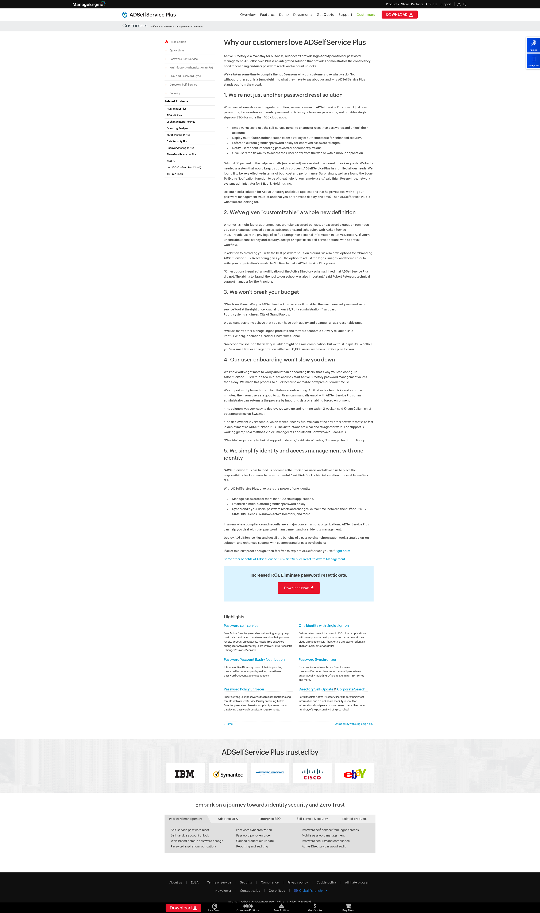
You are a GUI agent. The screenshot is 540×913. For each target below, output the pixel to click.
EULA (195, 882)
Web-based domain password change (197, 841)
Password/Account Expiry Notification (254, 660)
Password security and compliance (326, 841)
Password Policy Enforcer (244, 689)
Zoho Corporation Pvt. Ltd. (261, 902)
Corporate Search (351, 689)
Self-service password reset (190, 830)
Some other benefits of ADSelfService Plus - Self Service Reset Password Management (284, 559)
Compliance (270, 882)
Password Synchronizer (317, 660)
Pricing (533, 50)
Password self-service (241, 626)
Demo (284, 15)
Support (345, 15)
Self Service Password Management (169, 26)
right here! (342, 551)
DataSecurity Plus (177, 141)
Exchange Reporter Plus (181, 121)
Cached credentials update (255, 841)
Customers (365, 15)
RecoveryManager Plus (180, 147)
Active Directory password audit (324, 846)
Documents (303, 15)
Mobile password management (323, 835)
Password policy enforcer (253, 835)
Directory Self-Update (316, 689)
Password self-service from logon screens (330, 830)
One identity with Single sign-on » (354, 723)
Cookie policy (327, 882)
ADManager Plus (176, 108)
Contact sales (250, 890)
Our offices (277, 890)
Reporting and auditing (252, 846)
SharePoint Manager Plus (181, 154)
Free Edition (178, 41)
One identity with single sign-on (324, 626)
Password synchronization (254, 830)
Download (397, 14)
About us (175, 882)
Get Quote (533, 65)
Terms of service (219, 882)
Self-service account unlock (190, 835)
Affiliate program (358, 882)
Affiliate (431, 4)
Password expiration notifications (194, 846)
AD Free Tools (175, 174)
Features (267, 15)
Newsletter (223, 890)
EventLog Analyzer (178, 128)
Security (246, 882)
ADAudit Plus (174, 115)
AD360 (171, 161)
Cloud (196, 167)
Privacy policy (298, 882)
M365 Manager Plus (178, 134)
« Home (228, 723)
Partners (417, 4)
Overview (248, 15)
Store (405, 4)
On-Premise (184, 167)
